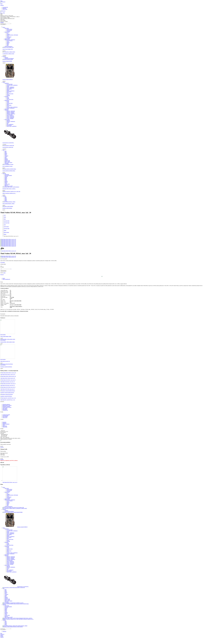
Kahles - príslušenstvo (10, 532)
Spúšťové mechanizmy (8, 46)
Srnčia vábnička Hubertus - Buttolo (8, 203)
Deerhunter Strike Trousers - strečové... (9, 188)
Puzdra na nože (7, 160)
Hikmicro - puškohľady (11, 111)
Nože (3, 588)
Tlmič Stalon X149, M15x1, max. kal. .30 (7, 381)
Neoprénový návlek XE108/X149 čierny (7, 392)
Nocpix (8, 122)
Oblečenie (4, 173)
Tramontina (6, 163)
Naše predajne (5, 408)
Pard (7, 123)
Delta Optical (9, 91)
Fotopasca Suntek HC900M (7, 61)
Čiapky (6, 183)
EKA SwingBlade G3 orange (7, 166)
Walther (8, 494)
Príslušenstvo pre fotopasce (9, 58)
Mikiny (6, 178)
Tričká (6, 180)
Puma (6, 154)
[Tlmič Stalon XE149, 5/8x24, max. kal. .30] (8, 376)
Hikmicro (8, 120)
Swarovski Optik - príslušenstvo (12, 85)
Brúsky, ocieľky (7, 161)
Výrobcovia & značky (6, 414)
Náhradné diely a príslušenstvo (10, 39)
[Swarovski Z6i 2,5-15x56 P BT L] (10, 140)
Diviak (6, 198)
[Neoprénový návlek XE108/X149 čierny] (7, 390)
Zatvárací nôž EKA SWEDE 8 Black (9, 170)
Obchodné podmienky (6, 404)
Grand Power (9, 36)
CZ (7, 493)
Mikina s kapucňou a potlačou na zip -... (9, 193)
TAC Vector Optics (10, 93)
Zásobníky (8, 31)
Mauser (6, 153)
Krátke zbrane (7, 32)
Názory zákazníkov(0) (6, 279)
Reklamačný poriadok (6, 406)
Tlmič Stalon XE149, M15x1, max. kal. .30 (7, 374)
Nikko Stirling (9, 88)
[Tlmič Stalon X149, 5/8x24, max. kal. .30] (7, 387)
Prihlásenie (4, 8)
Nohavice (6, 176)
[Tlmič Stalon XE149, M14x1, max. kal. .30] (8, 239)
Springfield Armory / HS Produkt (12, 34)
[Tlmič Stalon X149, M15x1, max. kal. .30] (7, 379)
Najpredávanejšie (5, 415)
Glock (8, 35)
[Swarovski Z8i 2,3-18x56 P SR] (8, 145)
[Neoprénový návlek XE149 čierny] (6, 394)
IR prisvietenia (9, 125)
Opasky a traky (7, 615)
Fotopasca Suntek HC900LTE (8, 79)
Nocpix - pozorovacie (10, 116)
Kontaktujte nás (5, 410)
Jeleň (5, 197)
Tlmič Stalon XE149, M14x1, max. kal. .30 (10, 482)
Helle (5, 590)
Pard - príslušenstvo (10, 124)
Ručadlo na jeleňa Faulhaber (7, 208)
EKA (5, 589)
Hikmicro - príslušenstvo (11, 113)
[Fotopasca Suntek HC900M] (8, 59)
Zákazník (2, 5)
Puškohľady (7, 83)
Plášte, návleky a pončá (9, 185)
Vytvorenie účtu (5, 7)
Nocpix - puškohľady (10, 117)
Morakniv (6, 159)
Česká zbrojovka (9, 40)
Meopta (8, 89)
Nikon (8, 104)
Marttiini (6, 158)
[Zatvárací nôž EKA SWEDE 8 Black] (9, 603)
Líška (6, 199)
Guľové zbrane (9, 30)
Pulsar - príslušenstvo (10, 115)
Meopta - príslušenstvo (10, 90)
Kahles (8, 86)
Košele (6, 177)
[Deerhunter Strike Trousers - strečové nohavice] (11, 186)
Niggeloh (8, 95)
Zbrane (4, 27)
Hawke (8, 94)
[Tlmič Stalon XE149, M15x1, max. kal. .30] (8, 372)
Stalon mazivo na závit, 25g (5, 361)
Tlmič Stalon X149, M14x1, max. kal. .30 (7, 385)
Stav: (1, 258)
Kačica (6, 200)
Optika (4, 82)
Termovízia (6, 555)
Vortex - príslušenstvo (10, 533)
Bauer (8, 92)
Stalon (4, 272)
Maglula (8, 42)
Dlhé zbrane (7, 28)
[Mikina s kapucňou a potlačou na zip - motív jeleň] (11, 191)
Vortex (8, 97)
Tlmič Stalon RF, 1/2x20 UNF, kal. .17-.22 (7, 399)
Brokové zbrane (9, 29)
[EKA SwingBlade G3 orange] (8, 164)
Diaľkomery (7, 554)
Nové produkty (5, 416)
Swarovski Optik (9, 84)
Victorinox (6, 155)
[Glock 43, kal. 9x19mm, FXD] (8, 47)
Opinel (6, 156)
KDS (5, 157)
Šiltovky (6, 182)
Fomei (8, 106)
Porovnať (2, 447)
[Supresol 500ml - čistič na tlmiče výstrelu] (7, 339)
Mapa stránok (5, 409)
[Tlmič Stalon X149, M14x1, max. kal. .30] (7, 383)
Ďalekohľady (7, 100)
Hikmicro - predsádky (10, 112)
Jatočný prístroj (7, 38)
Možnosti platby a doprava (7, 405)
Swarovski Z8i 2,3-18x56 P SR (8, 147)
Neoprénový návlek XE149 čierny (6, 366)
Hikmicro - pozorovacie (11, 110)
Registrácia (4, 422)
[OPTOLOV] (2, 1)
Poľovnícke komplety (8, 175)
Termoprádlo (7, 174)
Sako (7, 45)
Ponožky (6, 181)
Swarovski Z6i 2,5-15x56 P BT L (8, 142)
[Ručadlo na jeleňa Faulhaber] (8, 206)
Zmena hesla (5, 425)
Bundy (6, 179)
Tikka (8, 44)
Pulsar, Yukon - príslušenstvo (11, 126)
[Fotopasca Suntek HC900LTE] (10, 77)
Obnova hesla (5, 9)
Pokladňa (2, 22)
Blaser (8, 43)
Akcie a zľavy (5, 417)
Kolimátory (6, 96)
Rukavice (6, 616)
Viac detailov (2, 262)
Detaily (4, 278)
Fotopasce (4, 56)
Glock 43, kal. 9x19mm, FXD (8, 49)
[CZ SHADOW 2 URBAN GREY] (9, 51)
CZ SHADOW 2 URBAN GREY (8, 53)
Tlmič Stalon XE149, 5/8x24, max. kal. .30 (7, 378)
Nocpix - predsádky (10, 118)
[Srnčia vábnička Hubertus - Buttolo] (9, 201)
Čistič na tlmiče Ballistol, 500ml (5, 336)
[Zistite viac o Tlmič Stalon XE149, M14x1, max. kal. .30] (10, 480)
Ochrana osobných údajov (7, 407)
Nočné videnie (7, 119)
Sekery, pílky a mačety (8, 162)
